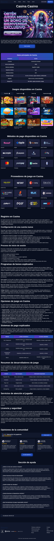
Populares (6, 93)
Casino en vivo (20, 93)
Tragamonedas (46, 93)
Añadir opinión (46, 435)
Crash (33, 93)
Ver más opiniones (27, 454)
